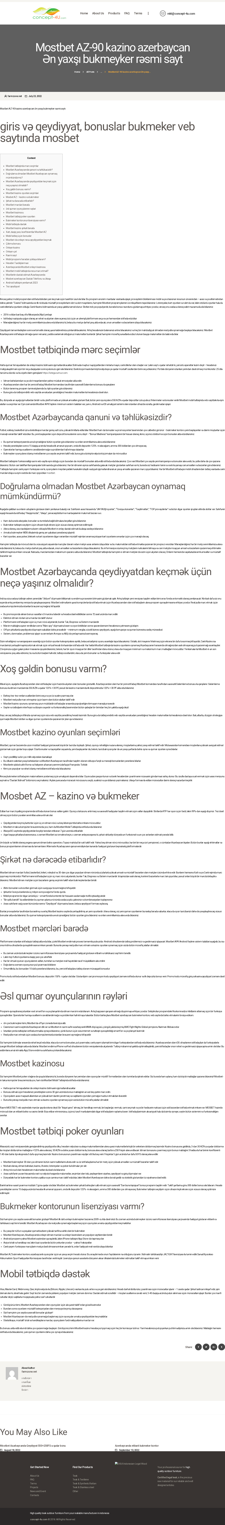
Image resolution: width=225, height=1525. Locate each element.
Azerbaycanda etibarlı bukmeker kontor (137, 1445)
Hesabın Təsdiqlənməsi (17, 263)
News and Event (38, 1491)
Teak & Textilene (81, 1479)
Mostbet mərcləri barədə (18, 204)
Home (77, 72)
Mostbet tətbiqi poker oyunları (20, 216)
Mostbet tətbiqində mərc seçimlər (22, 166)
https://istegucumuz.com (55, 373)
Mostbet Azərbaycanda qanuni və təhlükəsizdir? (29, 169)
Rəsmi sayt (11, 255)
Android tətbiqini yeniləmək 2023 (22, 282)
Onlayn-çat (11, 251)
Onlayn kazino (13, 247)
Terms (33, 1483)
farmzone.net (14, 96)
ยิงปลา (25, 1390)
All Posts (90, 72)
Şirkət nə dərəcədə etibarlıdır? (20, 201)
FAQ (32, 1479)
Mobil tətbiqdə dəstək (16, 224)
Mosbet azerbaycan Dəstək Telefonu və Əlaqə (28, 278)
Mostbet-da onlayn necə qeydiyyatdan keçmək (29, 240)
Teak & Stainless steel (83, 1487)
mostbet (50, 473)
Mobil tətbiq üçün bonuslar (19, 236)
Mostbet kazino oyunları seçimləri (22, 193)
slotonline (26, 1386)
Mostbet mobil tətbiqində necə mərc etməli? (27, 271)
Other (75, 1491)
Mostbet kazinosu (15, 212)
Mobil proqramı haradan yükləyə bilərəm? (26, 259)
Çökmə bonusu (13, 243)
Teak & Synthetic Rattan (84, 1483)
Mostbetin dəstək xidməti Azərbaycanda (25, 274)
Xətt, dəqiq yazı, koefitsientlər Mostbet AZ (26, 232)
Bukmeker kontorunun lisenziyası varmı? (26, 220)
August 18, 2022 (12, 1450)
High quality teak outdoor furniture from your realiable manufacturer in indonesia (69, 1513)
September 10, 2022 (129, 1450)
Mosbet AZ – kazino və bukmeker (22, 197)
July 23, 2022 (35, 96)
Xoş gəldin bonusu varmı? (18, 189)
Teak (75, 1475)
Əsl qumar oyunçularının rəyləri (21, 208)
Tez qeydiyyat (13, 286)
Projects (34, 1487)
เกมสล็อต (26, 1382)
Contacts (34, 1495)
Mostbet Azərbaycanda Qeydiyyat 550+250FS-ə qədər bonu (33, 1445)
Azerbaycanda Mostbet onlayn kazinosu (26, 267)
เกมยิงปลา (26, 1378)
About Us (34, 1475)
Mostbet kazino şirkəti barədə (20, 228)
